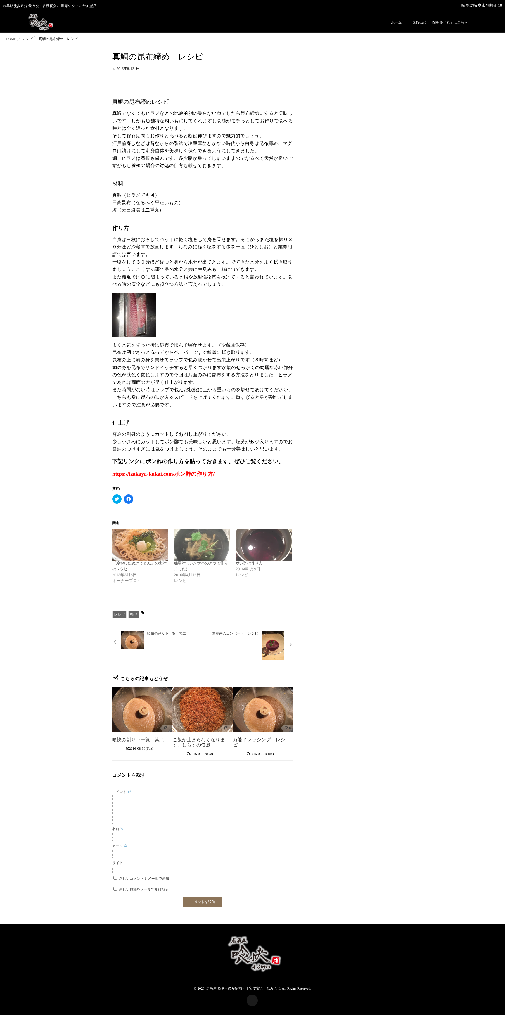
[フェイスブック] (477, 22)
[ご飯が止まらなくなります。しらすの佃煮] (202, 709)
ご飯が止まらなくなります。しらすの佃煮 (198, 742)
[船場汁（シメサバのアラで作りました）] (202, 545)
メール (119, 846)
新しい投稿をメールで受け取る (144, 889)
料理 (133, 614)
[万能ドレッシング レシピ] (263, 709)
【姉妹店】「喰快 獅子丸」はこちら (439, 22)
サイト (117, 863)
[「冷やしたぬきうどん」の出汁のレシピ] (140, 545)
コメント (121, 792)
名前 (118, 829)
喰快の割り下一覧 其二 (138, 739)
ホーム (396, 22)
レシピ (119, 614)
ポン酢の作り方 (249, 563)
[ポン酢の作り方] (263, 545)
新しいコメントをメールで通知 (144, 879)
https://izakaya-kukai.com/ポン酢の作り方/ (163, 474)
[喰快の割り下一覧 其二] (142, 709)
